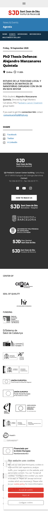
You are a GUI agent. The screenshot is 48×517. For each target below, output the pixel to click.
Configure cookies (26, 502)
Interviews (22, 34)
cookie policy (19, 484)
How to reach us (24, 198)
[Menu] (24, 3)
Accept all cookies (26, 490)
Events (12, 34)
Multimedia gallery (11, 37)
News (4, 34)
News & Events (10, 22)
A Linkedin (12, 142)
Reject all (25, 495)
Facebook (11, 134)
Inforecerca (35, 34)
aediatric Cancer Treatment (30, 102)
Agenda (7, 26)
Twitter (10, 138)
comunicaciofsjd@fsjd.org (15, 115)
